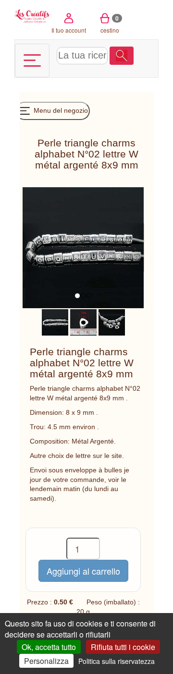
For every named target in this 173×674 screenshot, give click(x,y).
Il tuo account (68, 30)
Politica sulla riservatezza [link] (116, 661)
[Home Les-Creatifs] (32, 15)
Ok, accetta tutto (49, 646)
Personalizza (46, 660)
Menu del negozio (60, 110)
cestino (109, 24)
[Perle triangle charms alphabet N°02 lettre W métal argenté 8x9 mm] (55, 321)
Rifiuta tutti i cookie (123, 646)
